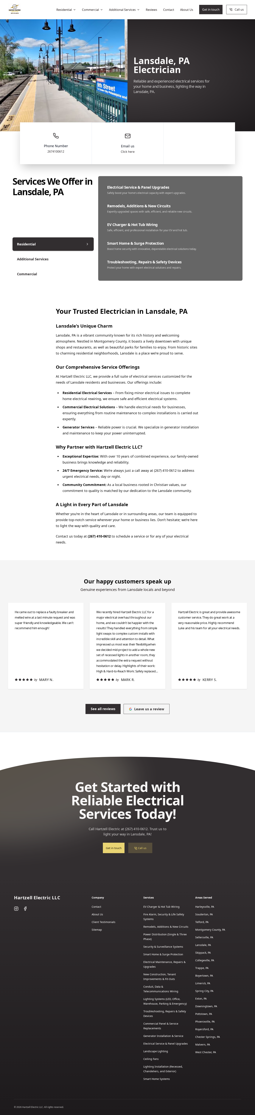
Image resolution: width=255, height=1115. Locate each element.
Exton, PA (201, 998)
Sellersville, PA (204, 937)
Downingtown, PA (206, 1006)
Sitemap (97, 929)
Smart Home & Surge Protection (163, 954)
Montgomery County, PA (210, 929)
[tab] (53, 244)
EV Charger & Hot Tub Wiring (161, 906)
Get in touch (211, 9)
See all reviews (103, 709)
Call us (239, 9)
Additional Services (122, 10)
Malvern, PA (202, 1044)
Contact (168, 10)
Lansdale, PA (203, 945)
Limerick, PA (202, 983)
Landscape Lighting (155, 1051)
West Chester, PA (205, 1052)
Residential (64, 10)
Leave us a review (149, 709)
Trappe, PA (202, 968)
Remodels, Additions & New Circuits (165, 926)
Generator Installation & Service (163, 1036)
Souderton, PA (204, 914)
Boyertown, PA (204, 975)
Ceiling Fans (151, 1059)
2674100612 (55, 151)
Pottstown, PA (203, 1014)
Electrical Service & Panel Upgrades (165, 1043)
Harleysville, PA (204, 906)
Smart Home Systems (156, 1079)
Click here (128, 152)
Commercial (90, 10)
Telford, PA (202, 922)
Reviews (151, 10)
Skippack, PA (203, 952)
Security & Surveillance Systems (163, 946)
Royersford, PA (204, 1029)
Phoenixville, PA (205, 1021)
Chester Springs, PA (207, 1037)
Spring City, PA (204, 991)
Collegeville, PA (204, 960)
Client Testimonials (103, 922)
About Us (186, 10)
